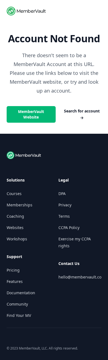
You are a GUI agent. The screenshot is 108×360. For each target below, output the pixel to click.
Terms (64, 216)
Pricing (13, 270)
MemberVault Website (31, 114)
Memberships (19, 204)
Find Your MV (19, 315)
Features (15, 281)
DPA (62, 193)
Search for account (82, 114)
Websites (15, 227)
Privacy (64, 204)
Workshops (17, 238)
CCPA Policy (68, 227)
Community (17, 304)
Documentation (21, 292)
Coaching (15, 216)
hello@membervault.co (79, 277)
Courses (14, 193)
